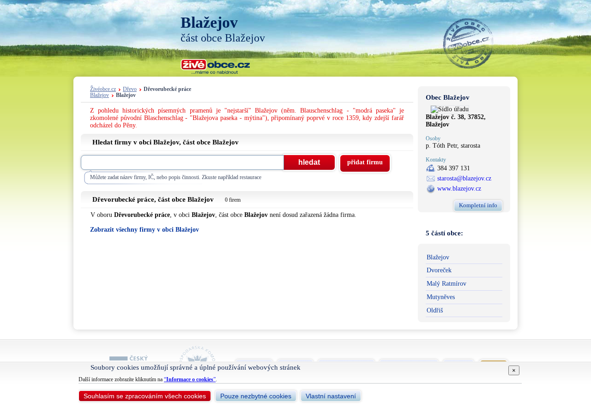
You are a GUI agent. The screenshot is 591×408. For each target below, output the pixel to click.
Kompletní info (478, 205)
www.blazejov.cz (459, 188)
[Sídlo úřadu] (449, 109)
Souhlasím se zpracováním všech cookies (145, 396)
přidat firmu (365, 162)
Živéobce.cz (103, 89)
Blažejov (99, 95)
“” (190, 379)
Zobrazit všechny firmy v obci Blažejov (144, 229)
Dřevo (130, 89)
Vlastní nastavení (331, 396)
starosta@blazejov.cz (464, 178)
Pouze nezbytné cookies (255, 396)
